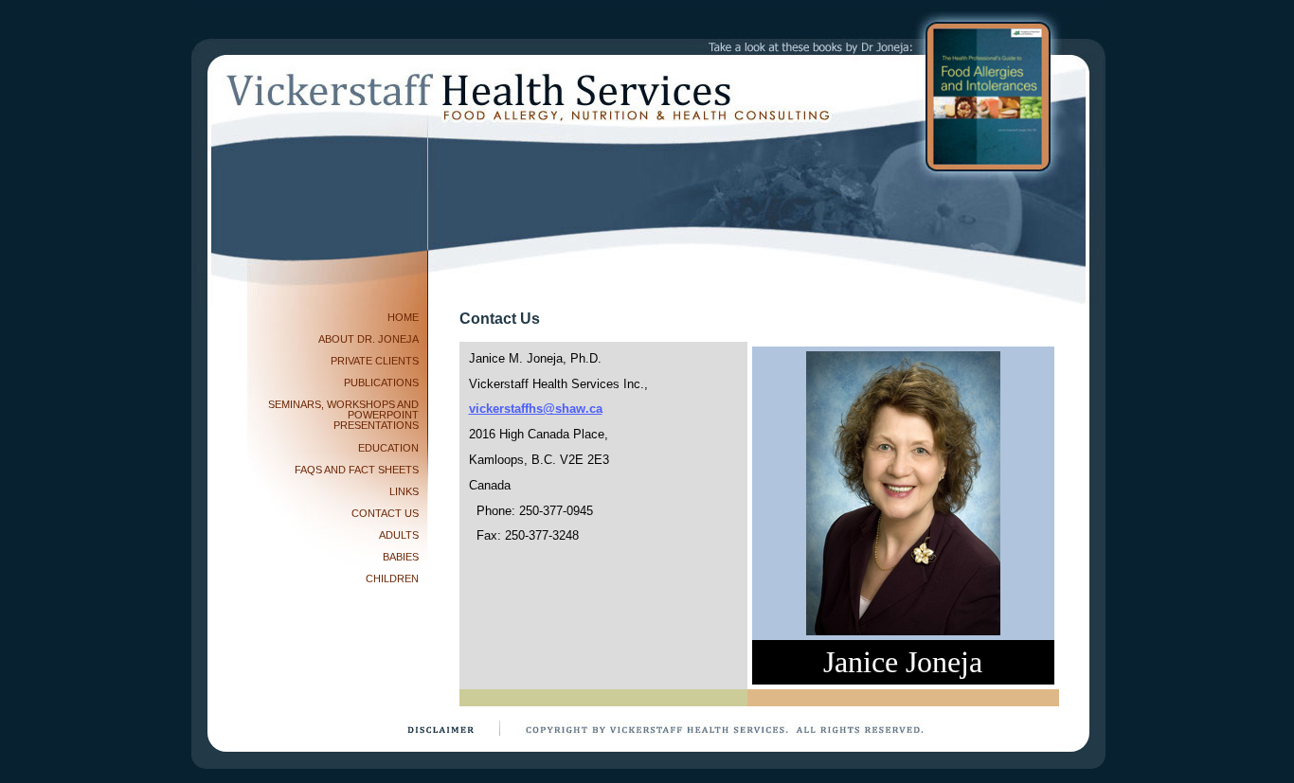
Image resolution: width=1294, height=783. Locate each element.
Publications (381, 382)
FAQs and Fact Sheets (357, 469)
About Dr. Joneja (368, 339)
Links (404, 491)
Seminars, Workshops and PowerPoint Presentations (343, 415)
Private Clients (375, 360)
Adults (399, 535)
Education (388, 448)
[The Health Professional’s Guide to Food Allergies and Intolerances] (987, 96)
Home (403, 317)
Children (392, 578)
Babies (401, 556)
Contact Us (385, 513)
